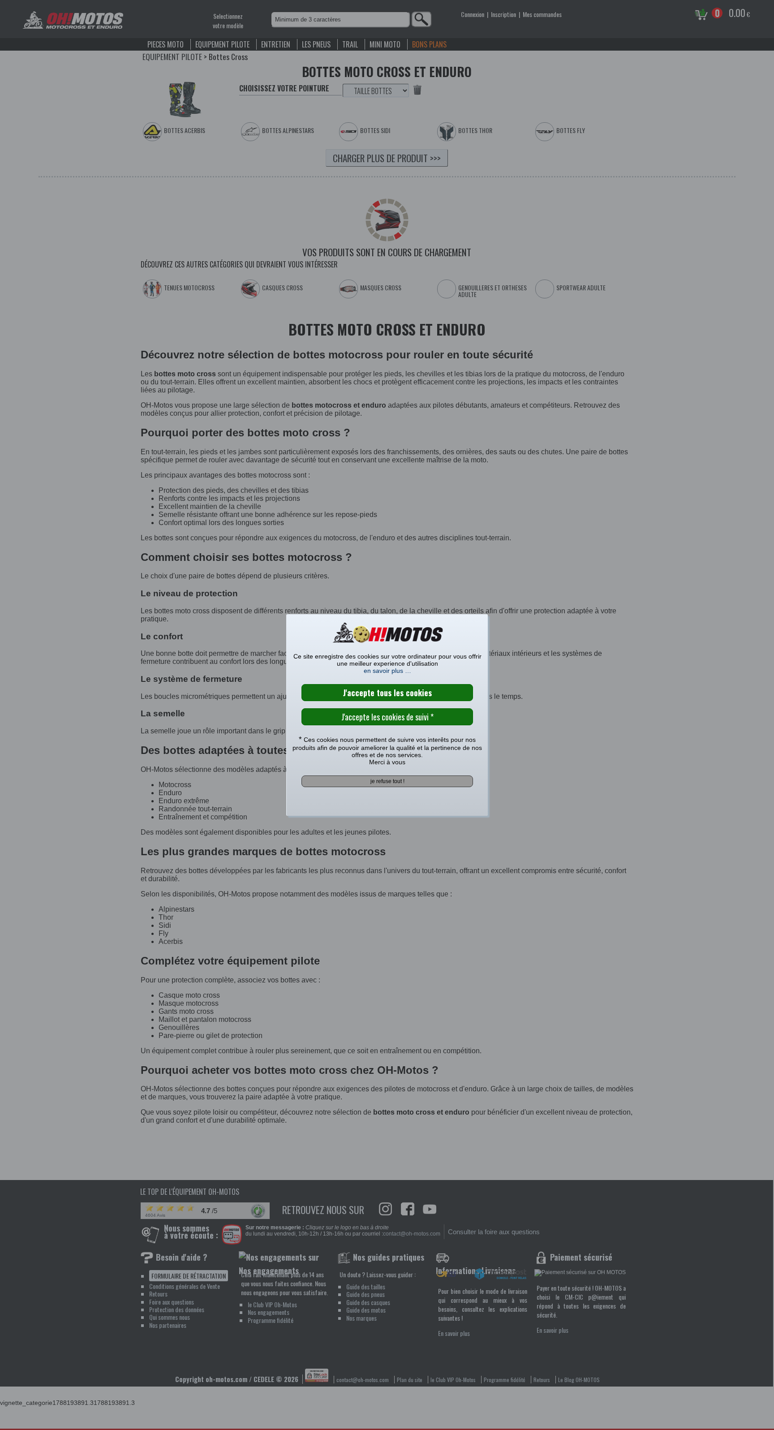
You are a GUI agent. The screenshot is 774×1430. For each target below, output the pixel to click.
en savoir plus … (387, 670)
